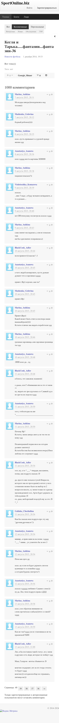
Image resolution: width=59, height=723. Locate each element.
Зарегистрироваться (47, 7)
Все (8, 26)
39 (21, 688)
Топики (5, 16)
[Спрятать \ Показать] (54, 36)
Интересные (10, 31)
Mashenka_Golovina (24, 114)
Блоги (16, 16)
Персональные (37, 26)
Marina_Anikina (22, 94)
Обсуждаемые (31, 31)
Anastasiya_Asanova (24, 151)
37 (32, 688)
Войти (29, 7)
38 (26, 688)
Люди (26, 16)
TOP (41, 31)
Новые (20, 31)
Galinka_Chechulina (24, 511)
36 (38, 688)
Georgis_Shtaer (25, 75)
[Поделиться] (46, 75)
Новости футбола (12, 56)
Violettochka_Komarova (26, 184)
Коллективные (20, 26)
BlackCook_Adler (23, 247)
